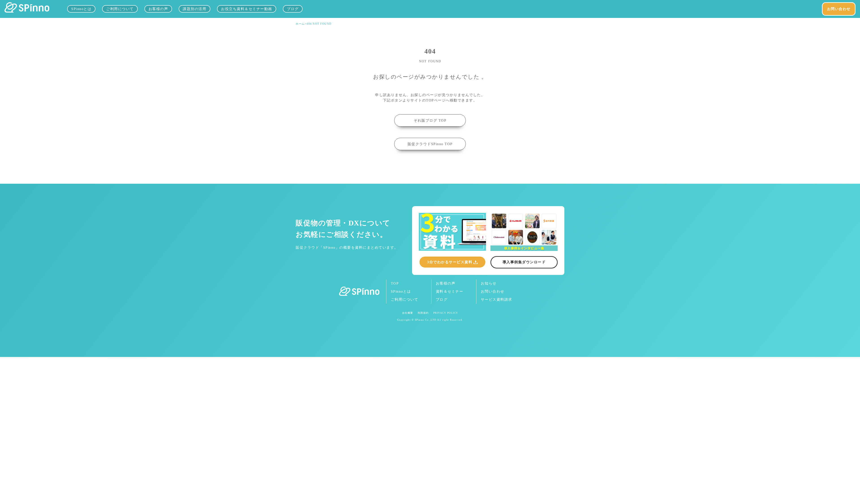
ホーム (300, 23)
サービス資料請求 (496, 299)
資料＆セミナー (449, 291)
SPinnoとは (81, 9)
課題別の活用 (194, 9)
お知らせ (489, 283)
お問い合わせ (839, 9)
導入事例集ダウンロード (524, 262)
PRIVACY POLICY (445, 313)
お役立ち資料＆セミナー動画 (246, 9)
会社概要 (407, 313)
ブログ (293, 9)
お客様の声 (158, 9)
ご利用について (120, 9)
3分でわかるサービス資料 (449, 262)
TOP (395, 283)
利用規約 (423, 313)
